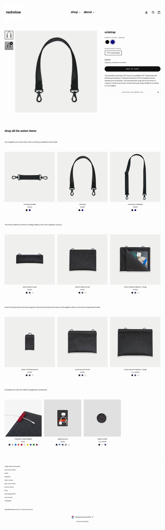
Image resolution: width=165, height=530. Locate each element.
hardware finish (113, 49)
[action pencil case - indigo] (30, 293)
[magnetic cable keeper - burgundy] (37, 445)
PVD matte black (113, 53)
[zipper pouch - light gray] (66, 445)
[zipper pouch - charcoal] (57, 445)
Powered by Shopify (82, 521)
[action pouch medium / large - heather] (138, 375)
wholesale (7, 501)
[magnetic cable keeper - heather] (25, 445)
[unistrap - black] (79, 210)
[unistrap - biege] (85, 210)
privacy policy (9, 487)
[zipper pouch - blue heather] (60, 445)
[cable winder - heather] (102, 445)
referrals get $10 (9, 494)
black (107, 42)
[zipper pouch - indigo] (63, 445)
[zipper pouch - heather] (69, 445)
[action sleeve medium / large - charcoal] (132, 293)
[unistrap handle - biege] (33, 210)
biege (118, 42)
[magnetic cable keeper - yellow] (28, 445)
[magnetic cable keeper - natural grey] (12, 445)
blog (6, 490)
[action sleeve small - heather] (85, 293)
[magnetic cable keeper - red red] (22, 445)
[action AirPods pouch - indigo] (30, 375)
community (8, 497)
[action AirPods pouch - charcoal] (27, 375)
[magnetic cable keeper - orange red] (19, 445)
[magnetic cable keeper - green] (34, 445)
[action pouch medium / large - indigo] (135, 375)
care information (10, 470)
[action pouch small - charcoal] (79, 375)
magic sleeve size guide (12, 466)
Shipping (108, 62)
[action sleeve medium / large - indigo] (135, 293)
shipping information (132, 92)
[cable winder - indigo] (105, 445)
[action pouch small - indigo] (82, 375)
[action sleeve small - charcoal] (79, 293)
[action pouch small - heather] (85, 375)
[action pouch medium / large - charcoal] (132, 375)
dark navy (112, 42)
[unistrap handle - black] (27, 210)
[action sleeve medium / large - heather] (138, 293)
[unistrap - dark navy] (82, 210)
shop (75, 12)
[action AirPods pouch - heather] (33, 375)
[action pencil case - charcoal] (27, 293)
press (6, 473)
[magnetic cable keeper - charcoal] (9, 445)
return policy (8, 480)
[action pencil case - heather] (33, 293)
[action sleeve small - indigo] (82, 293)
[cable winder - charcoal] (99, 445)
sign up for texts (9, 483)
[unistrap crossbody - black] (132, 210)
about (88, 12)
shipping (7, 476)
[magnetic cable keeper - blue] (15, 445)
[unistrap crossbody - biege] (138, 210)
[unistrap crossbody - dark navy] (135, 210)
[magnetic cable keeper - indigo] (31, 445)
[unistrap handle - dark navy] (30, 210)
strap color (115, 37)
